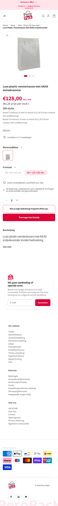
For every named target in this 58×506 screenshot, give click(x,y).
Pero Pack (45, 485)
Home (5, 25)
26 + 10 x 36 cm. (36, 173)
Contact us (21, 6)
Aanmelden (43, 303)
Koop (13, 25)
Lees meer (7, 247)
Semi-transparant (8, 155)
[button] (53, 16)
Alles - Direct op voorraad (28, 25)
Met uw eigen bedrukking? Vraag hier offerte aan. (29, 208)
